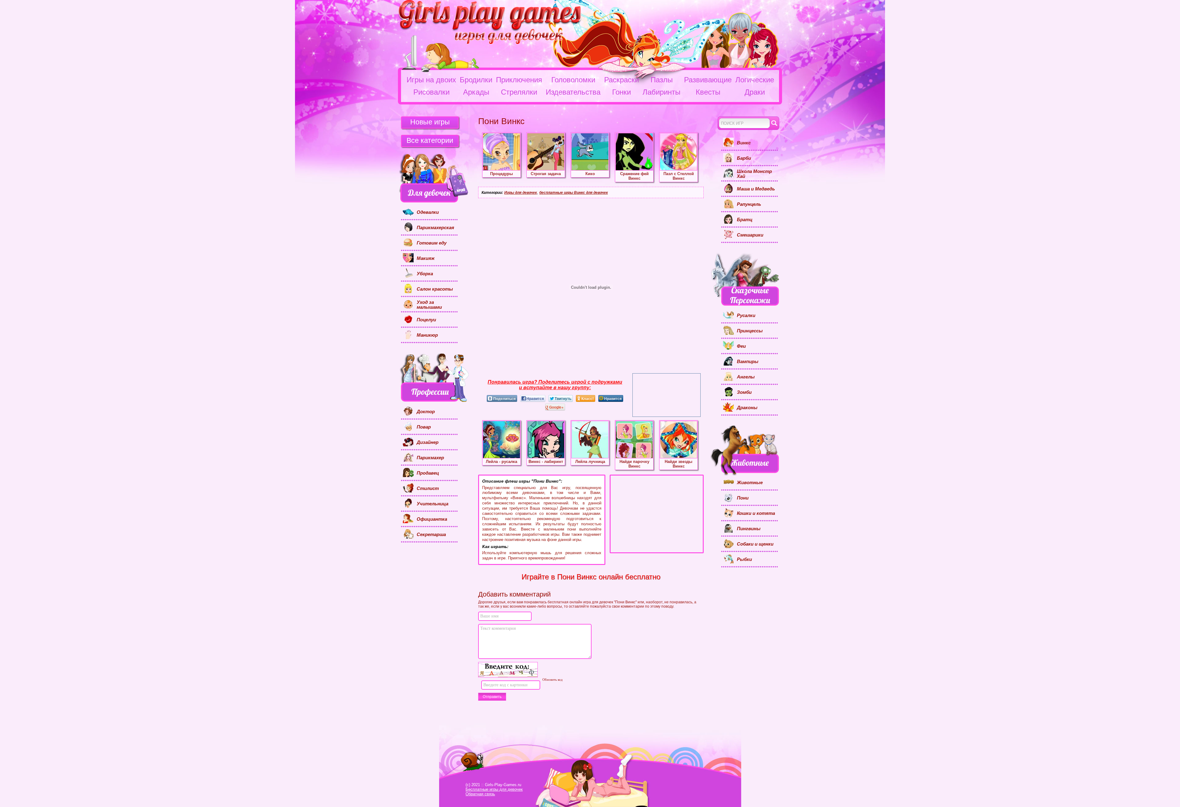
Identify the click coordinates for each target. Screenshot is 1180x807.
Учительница (432, 503)
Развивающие (708, 80)
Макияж (426, 258)
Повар (424, 427)
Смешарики (750, 235)
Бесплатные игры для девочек (494, 789)
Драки (755, 92)
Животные (750, 482)
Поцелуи (426, 319)
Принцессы (750, 330)
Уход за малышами (429, 305)
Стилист (428, 488)
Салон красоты (435, 289)
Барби (744, 158)
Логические (754, 80)
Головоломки (573, 80)
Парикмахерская (435, 227)
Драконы (747, 407)
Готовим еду (431, 243)
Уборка (425, 273)
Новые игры (430, 122)
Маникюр (427, 335)
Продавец (428, 473)
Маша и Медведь (756, 188)
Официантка (432, 519)
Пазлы (662, 80)
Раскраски (621, 80)
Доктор (426, 411)
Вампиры (747, 361)
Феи (741, 346)
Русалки (746, 315)
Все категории (430, 140)
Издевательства (573, 92)
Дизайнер (428, 442)
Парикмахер (430, 457)
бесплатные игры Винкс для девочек (573, 192)
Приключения (519, 80)
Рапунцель (749, 204)
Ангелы (746, 376)
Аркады (476, 92)
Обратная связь (480, 794)
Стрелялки (519, 92)
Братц (745, 219)
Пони (743, 498)
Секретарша (431, 534)
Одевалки (428, 212)
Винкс (744, 142)
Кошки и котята (756, 513)
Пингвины (749, 528)
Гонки (621, 92)
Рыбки (744, 559)
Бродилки (476, 80)
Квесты (708, 92)
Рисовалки (431, 92)
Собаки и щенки (755, 544)
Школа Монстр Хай (754, 174)
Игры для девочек (520, 192)
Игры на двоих (431, 80)
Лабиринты (661, 92)
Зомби (744, 392)
